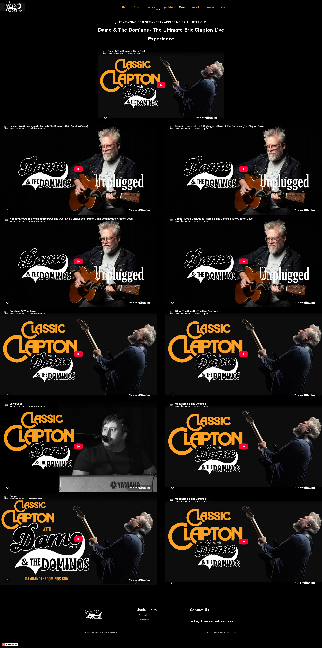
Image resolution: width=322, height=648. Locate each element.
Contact (195, 6)
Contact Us (144, 619)
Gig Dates (168, 6)
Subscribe (210, 6)
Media (182, 6)
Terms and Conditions (229, 632)
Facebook (143, 615)
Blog (223, 6)
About (137, 6)
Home (125, 6)
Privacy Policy (213, 632)
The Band (150, 6)
